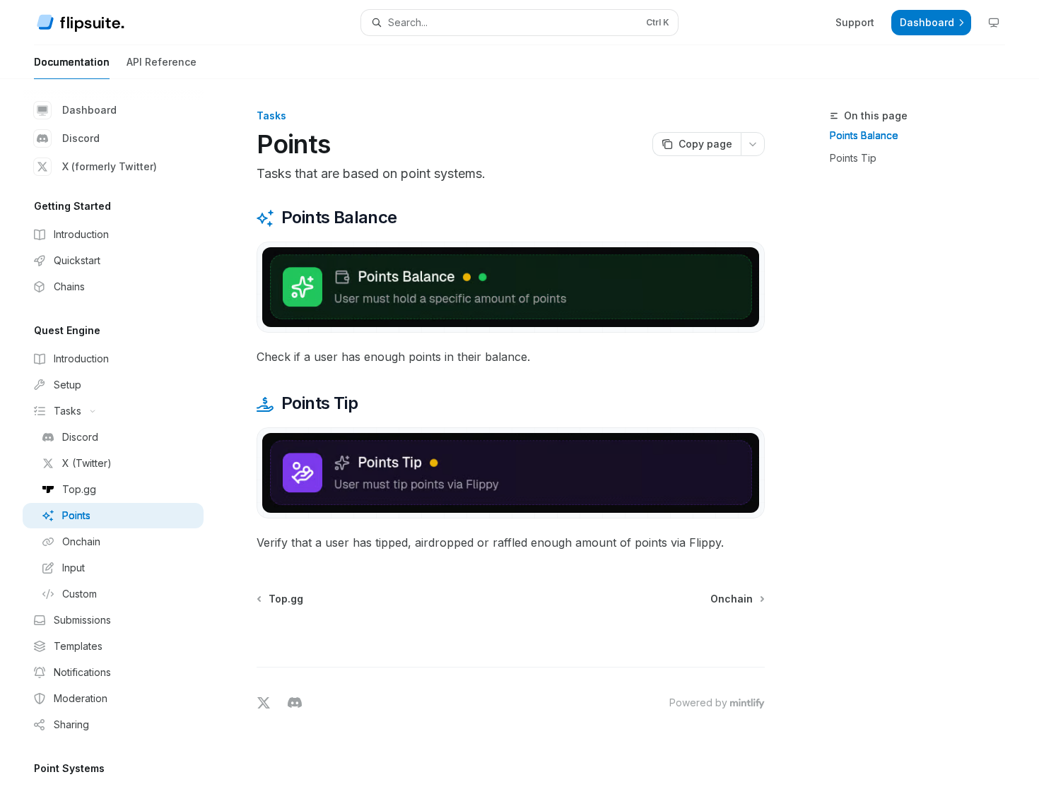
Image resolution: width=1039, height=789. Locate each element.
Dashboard (89, 110)
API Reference (161, 62)
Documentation (72, 62)
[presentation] (124, 434)
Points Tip (853, 158)
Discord (81, 138)
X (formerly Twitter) (109, 166)
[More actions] (753, 144)
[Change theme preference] (993, 22)
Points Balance (864, 135)
